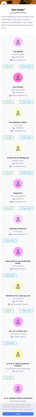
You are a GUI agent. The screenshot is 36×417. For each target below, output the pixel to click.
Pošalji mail (25, 66)
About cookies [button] (28, 409)
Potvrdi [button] (18, 414)
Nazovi (7, 66)
